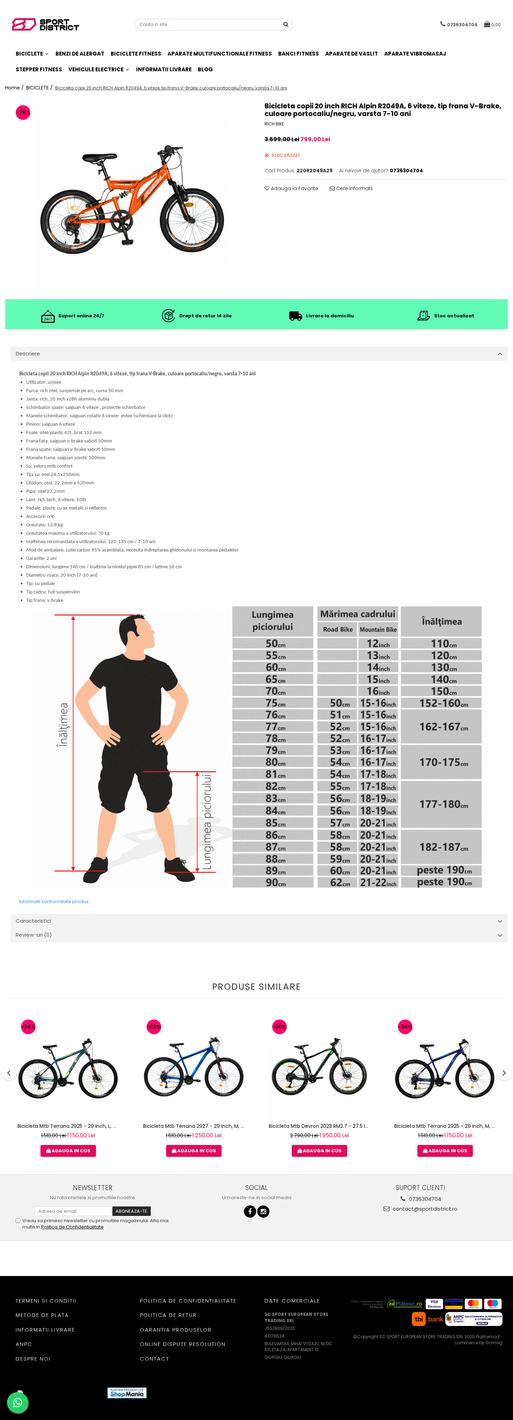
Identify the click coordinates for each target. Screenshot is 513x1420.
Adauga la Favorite (293, 188)
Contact (154, 1358)
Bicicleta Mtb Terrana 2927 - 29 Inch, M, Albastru (194, 1126)
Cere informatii (354, 188)
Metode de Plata (42, 1315)
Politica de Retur (168, 1315)
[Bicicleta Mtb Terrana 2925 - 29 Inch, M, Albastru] (445, 1066)
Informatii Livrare (164, 69)
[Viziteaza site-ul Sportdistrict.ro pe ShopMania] (127, 1392)
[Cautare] (286, 24)
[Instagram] (263, 1211)
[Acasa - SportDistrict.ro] (45, 24)
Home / (15, 87)
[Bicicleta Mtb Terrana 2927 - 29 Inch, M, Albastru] (193, 1066)
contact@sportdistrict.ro (424, 1208)
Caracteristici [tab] (33, 920)
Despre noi (33, 1358)
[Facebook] (250, 1211)
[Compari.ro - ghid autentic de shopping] (177, 1393)
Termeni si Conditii (46, 1300)
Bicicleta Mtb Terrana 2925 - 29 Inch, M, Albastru (445, 1126)
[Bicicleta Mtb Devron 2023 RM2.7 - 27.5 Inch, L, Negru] (319, 1066)
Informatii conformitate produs (54, 901)
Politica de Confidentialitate (72, 1227)
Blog (205, 69)
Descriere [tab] (28, 353)
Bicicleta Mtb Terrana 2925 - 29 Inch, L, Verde (68, 1126)
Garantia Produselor (176, 1329)
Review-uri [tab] (34, 934)
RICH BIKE (274, 124)
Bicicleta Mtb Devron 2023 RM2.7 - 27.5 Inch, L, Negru (320, 1126)
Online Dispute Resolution (183, 1344)
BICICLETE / (40, 87)
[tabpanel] (132, 198)
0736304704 (424, 1199)
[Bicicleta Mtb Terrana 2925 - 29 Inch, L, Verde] (68, 1066)
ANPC (24, 1344)
